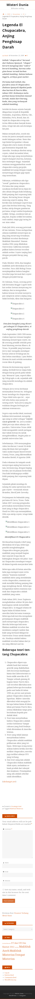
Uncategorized (16, 806)
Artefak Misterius (6, 943)
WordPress (12, 995)
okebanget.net (9, 781)
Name (7, 863)
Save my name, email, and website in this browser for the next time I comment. (16, 892)
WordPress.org (10, 980)
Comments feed (10, 977)
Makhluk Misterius (16, 809)
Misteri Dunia (17, 5)
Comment (8, 829)
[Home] (3, 14)
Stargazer (22, 995)
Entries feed (9, 975)
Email (6, 872)
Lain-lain (17, 947)
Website (7, 881)
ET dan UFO (17, 943)
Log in (7, 973)
